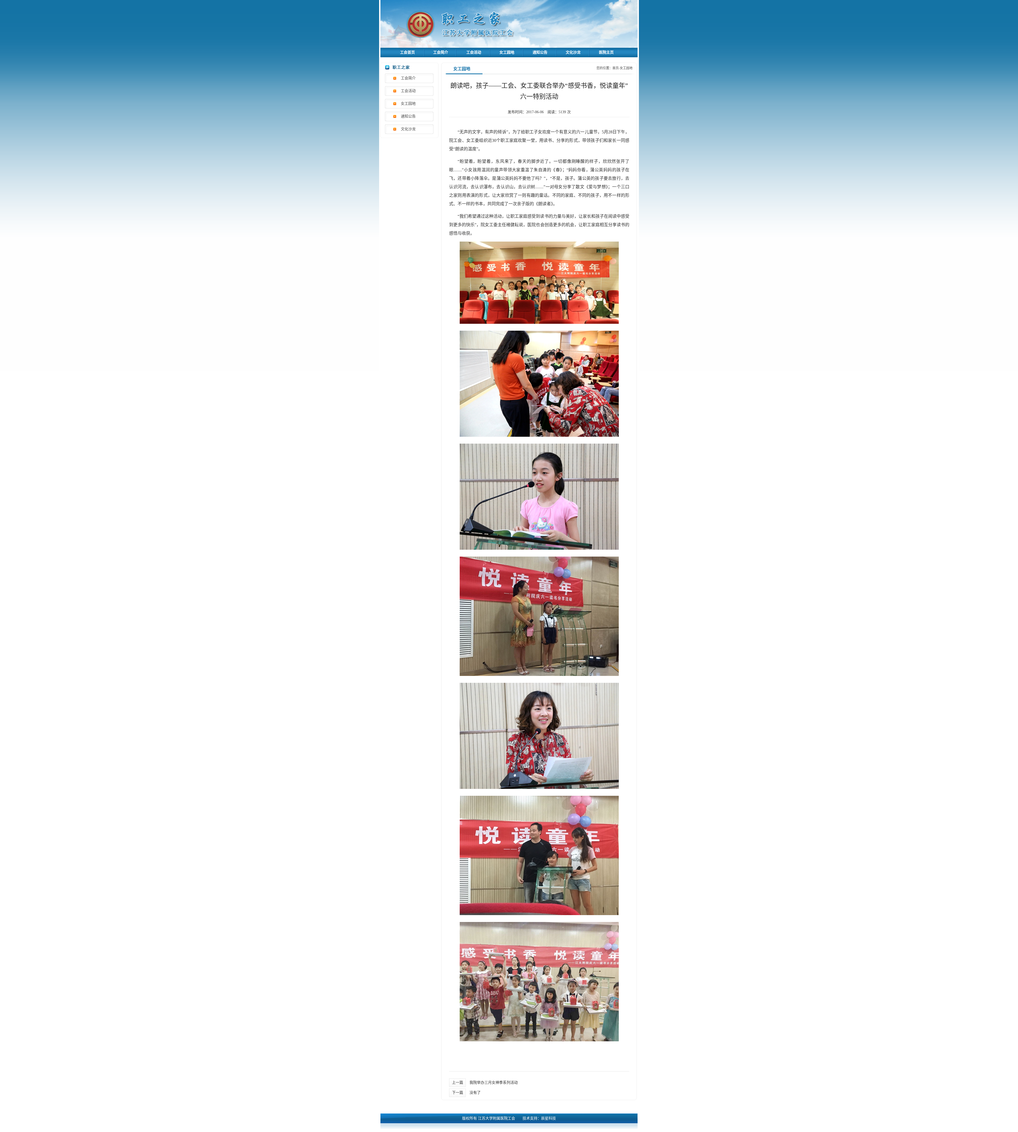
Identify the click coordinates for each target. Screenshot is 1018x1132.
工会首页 (407, 52)
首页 (615, 68)
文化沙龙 (573, 52)
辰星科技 (548, 1118)
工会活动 (473, 52)
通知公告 (540, 52)
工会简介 (440, 52)
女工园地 (506, 52)
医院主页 (606, 52)
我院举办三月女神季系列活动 (493, 1083)
